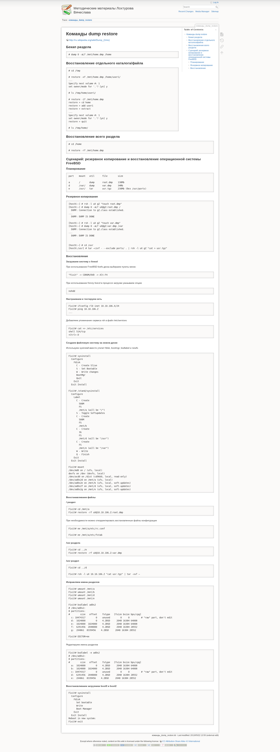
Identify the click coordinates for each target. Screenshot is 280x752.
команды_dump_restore (80, 20)
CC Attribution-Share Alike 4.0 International (181, 741)
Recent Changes (186, 11)
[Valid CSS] (153, 745)
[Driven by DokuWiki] (180, 745)
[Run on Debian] (166, 745)
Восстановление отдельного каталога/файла (201, 41)
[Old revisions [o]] (222, 40)
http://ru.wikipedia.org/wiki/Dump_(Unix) (89, 40)
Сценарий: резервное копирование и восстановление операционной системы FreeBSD (199, 54)
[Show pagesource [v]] (222, 34)
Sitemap (215, 11)
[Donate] (113, 745)
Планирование (197, 62)
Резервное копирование (201, 65)
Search (217, 7)
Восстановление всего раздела (198, 46)
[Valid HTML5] (140, 745)
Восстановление (198, 68)
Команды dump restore (197, 34)
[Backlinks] (222, 47)
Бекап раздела (195, 37)
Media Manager (202, 11)
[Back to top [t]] (222, 53)
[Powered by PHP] (126, 745)
